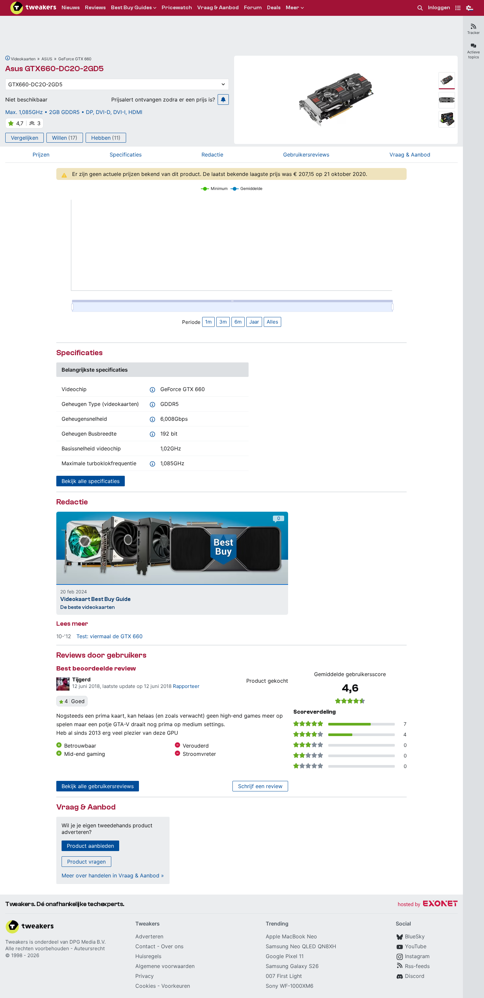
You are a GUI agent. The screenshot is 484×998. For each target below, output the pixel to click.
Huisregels (148, 956)
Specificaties (126, 154)
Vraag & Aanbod (410, 154)
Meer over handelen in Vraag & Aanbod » (113, 875)
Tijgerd (81, 679)
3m (223, 322)
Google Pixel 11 (285, 956)
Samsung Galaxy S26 (292, 966)
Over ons (172, 946)
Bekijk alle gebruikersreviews (98, 786)
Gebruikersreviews (306, 154)
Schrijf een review (260, 786)
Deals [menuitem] (274, 8)
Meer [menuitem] (292, 8)
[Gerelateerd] (7, 58)
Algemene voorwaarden (165, 966)
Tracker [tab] (473, 32)
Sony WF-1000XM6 (289, 986)
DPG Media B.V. (87, 942)
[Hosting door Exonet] (428, 904)
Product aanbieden (90, 845)
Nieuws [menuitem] (71, 8)
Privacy (144, 976)
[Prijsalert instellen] (223, 99)
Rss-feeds (417, 966)
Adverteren (149, 936)
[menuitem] (420, 8)
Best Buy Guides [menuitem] (131, 8)
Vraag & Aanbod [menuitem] (218, 8)
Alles (272, 322)
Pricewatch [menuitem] (177, 8)
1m (208, 322)
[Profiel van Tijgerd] (62, 684)
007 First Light (284, 976)
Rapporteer (186, 686)
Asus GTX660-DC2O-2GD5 (54, 68)
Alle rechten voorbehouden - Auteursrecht (55, 948)
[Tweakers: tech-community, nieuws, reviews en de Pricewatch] (33, 8)
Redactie (212, 154)
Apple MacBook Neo (291, 936)
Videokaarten (23, 58)
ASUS (46, 58)
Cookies (145, 986)
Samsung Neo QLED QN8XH (301, 946)
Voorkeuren (175, 986)
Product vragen (86, 861)
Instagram (417, 956)
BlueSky (415, 936)
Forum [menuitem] (253, 8)
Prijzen (41, 154)
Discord (414, 976)
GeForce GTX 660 (75, 58)
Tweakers (16, 942)
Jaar (254, 322)
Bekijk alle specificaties (91, 481)
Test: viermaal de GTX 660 (109, 636)
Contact (145, 946)
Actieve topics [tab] (473, 54)
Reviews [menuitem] (95, 8)
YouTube (415, 946)
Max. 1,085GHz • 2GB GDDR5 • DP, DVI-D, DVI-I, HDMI (73, 112)
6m (238, 322)
